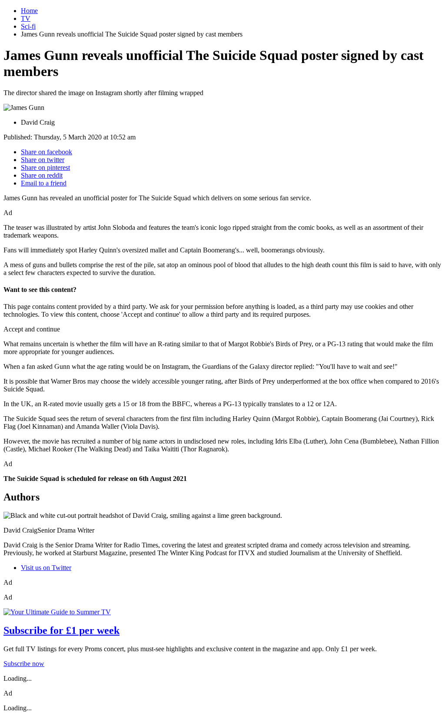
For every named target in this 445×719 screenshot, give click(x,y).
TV (25, 18)
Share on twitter (42, 159)
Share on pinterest (45, 167)
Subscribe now (23, 663)
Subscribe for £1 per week (61, 630)
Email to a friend (43, 183)
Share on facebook (46, 152)
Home (29, 10)
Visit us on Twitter (46, 567)
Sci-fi (28, 26)
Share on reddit (42, 175)
